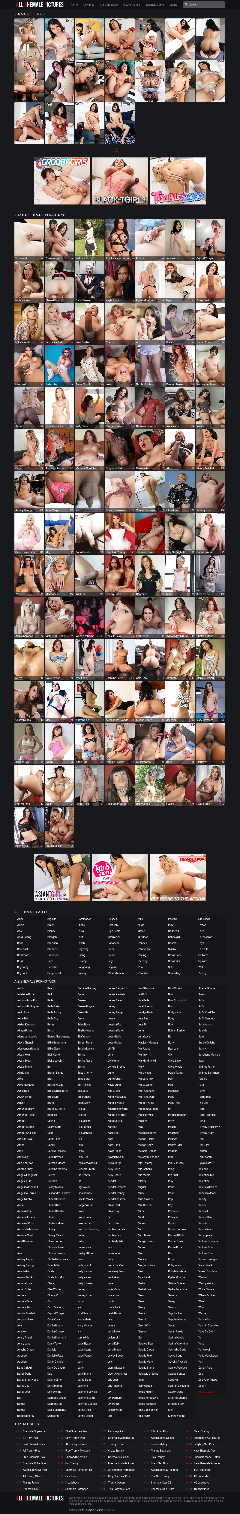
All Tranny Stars (32, 1476)
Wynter (202, 1313)
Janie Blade (85, 1379)
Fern (80, 1144)
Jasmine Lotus (86, 1397)
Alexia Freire (24, 1066)
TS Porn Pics (30, 1437)
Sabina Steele (176, 1283)
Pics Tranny (158, 1457)
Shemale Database (76, 1488)
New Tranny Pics (75, 1437)
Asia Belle (23, 1271)
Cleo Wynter (54, 1289)
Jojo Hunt (113, 1060)
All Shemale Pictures (92, 1510)
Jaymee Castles (87, 1403)
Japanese (114, 943)
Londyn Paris (145, 1012)
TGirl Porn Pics (159, 1431)
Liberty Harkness (118, 1373)
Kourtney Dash (116, 1271)
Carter (51, 1175)
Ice (79, 1307)
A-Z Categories (109, 4)
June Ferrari (115, 1078)
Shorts (172, 943)
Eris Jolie (83, 1090)
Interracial (114, 937)
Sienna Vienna (176, 1415)
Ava (19, 1325)
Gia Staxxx (84, 1175)
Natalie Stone (146, 1367)
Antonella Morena (27, 1229)
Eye (80, 1138)
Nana (141, 1301)
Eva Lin (82, 1114)
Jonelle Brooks (116, 1066)
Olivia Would (175, 1066)
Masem (142, 1120)
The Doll (203, 1102)
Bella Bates (54, 1006)
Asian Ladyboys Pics (35, 1469)
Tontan (202, 1150)
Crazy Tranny (116, 1450)
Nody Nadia (175, 1012)
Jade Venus (85, 1355)
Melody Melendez (148, 1156)
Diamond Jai (54, 1403)
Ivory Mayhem (86, 1325)
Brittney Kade (55, 1084)
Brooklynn (53, 1096)
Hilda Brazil (84, 1265)
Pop (170, 1199)
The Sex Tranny (160, 1476)
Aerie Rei (22, 1018)
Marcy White (145, 1084)
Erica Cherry (85, 1072)
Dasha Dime (54, 1379)
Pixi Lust (173, 1175)
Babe (20, 943)
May (140, 1126)
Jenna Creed (85, 1415)
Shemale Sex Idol (118, 1457)
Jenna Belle (85, 1409)
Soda (201, 1000)
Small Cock (174, 955)
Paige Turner (175, 1072)
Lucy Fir (142, 1024)
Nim (170, 994)
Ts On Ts (203, 949)
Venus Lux (204, 1223)
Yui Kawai (204, 1349)
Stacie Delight (206, 1042)
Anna (20, 1205)
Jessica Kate (115, 1030)
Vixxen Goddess (207, 1271)
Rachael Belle (176, 1235)
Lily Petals (114, 1403)
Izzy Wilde (83, 1337)
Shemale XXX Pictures (207, 1437)
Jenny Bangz (115, 1012)
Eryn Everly (84, 1102)
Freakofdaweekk (88, 1162)
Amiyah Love (25, 1138)
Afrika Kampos (26, 1024)
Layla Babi (114, 1307)
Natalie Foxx (145, 1355)
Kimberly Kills (115, 1241)
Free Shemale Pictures (207, 1463)
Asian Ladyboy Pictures (164, 1469)
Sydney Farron (206, 1066)
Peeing (142, 955)
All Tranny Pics (31, 1450)
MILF (140, 918)
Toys (201, 943)
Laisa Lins (113, 1295)
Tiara (201, 1108)
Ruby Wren (174, 1265)
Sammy (173, 1295)
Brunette (52, 949)
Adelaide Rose (25, 994)
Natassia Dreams (148, 1373)
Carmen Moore (56, 1162)
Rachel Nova (175, 1241)
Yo (200, 1337)
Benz (50, 1030)
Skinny (172, 949)
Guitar (81, 1235)
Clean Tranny (201, 1431)
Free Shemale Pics (34, 1457)
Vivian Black (205, 1265)
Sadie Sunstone (177, 1289)
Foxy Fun (83, 1156)
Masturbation (116, 973)
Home (74, 4)
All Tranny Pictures (76, 1444)
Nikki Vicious (175, 988)
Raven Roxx (175, 1247)
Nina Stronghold (177, 1000)
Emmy (81, 1066)
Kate (110, 1138)
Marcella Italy (146, 1078)
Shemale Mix (30, 1488)
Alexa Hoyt (23, 1054)
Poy (170, 1205)
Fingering (83, 949)
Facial (81, 931)
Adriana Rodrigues (28, 1006)
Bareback (22, 949)
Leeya (111, 1325)
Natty (141, 1379)
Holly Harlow (85, 1271)
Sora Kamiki (205, 1024)
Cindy (50, 1271)
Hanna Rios (84, 1247)
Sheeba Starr (176, 1403)
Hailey (81, 1241)
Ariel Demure (25, 1241)
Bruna (51, 1102)
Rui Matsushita (177, 1271)
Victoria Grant (206, 1247)
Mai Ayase (144, 1048)
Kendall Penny (116, 1193)
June (111, 1072)
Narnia (142, 1331)
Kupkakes (113, 1277)
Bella (50, 1000)
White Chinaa (206, 1289)
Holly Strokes (85, 1283)
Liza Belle (143, 1000)
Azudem (22, 1361)
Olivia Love (174, 1060)
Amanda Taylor (26, 1114)
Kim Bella (113, 1223)
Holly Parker (85, 1277)
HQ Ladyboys (201, 1482)
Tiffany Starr (206, 1132)
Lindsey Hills (115, 1409)
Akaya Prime (24, 1030)
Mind (141, 1217)
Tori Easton (205, 1156)
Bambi (21, 1403)
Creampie (53, 955)
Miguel (142, 1187)
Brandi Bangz (55, 1072)
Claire (50, 1283)
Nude (141, 924)
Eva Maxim (84, 1120)
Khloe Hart (114, 1205)
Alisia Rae (23, 1090)
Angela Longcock (27, 1175)
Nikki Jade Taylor (148, 1409)
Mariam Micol (146, 1102)
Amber (21, 1120)
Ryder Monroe (176, 1277)
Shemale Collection (34, 1463)
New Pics (88, 4)
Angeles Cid (24, 1181)
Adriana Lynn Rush (28, 1000)
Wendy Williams (207, 1283)
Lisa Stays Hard (147, 988)
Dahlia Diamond (56, 1337)
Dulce (81, 1018)
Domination (84, 918)
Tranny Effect (116, 1444)
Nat (140, 1337)
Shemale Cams (155, 4)
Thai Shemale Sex (76, 1431)
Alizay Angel (24, 1096)
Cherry (51, 1229)
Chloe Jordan (55, 1241)
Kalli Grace (114, 1090)
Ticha (201, 1120)
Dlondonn (53, 1415)
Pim (170, 1156)
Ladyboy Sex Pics (204, 1444)
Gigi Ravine (84, 1187)
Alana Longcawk (27, 1036)
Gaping (82, 973)
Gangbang (84, 967)
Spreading (174, 973)
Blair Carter (54, 1054)
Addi (20, 988)
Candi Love (53, 1138)
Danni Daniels (55, 1361)
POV (170, 924)
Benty (50, 1024)
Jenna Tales (115, 1000)
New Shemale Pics (205, 1450)
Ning (170, 1006)
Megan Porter (146, 1138)
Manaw (142, 1054)
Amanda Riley (25, 1108)
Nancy (141, 1307)
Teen (201, 931)
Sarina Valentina (178, 1343)
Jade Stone (84, 1349)
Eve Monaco (85, 1132)
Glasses (112, 918)
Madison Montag (148, 1042)
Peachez (173, 1132)
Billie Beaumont (56, 1042)
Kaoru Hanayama (118, 1108)
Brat (49, 1078)
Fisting (81, 955)
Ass (19, 931)
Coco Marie (54, 1307)
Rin (170, 1253)
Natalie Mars (145, 1361)
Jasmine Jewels (87, 1391)
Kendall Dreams (117, 1187)
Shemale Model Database (123, 1437)
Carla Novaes (55, 1156)
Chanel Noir (54, 1205)
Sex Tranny (72, 1476)
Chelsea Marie (55, 1223)
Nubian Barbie (176, 1030)
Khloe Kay (113, 1211)
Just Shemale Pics (34, 1444)
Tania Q (202, 1078)
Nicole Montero (147, 1403)
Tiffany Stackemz (209, 1126)
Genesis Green (86, 1168)
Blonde (51, 931)
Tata (201, 1084)
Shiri (170, 1409)
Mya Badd (144, 1277)
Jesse (111, 1018)
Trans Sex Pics (159, 1463)
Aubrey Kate (24, 1301)
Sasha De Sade (177, 1349)
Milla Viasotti (145, 1199)
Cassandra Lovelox (58, 1193)
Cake (50, 1132)
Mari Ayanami (146, 1090)
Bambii (21, 1409)
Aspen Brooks (25, 1277)
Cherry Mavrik (55, 1235)
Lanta (111, 1301)
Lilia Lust (113, 1379)
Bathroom (23, 955)
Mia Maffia (144, 1175)
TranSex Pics (201, 1488)
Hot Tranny (71, 1463)
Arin (19, 1247)
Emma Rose (85, 1060)
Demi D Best (54, 1385)
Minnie (142, 1223)
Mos (140, 1271)
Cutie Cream (54, 1319)
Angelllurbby (24, 1199)
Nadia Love (144, 1289)
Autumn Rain (25, 1319)
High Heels (114, 931)
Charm (51, 1217)
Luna (141, 1030)
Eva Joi (82, 1108)
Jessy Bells (114, 1036)
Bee (49, 988)
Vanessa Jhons (207, 1193)
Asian (20, 924)
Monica (142, 1259)
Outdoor (143, 937)
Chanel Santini (55, 1211)
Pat (170, 1108)
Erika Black (84, 1078)
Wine (201, 1301)
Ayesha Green (25, 1349)
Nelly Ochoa (145, 1385)
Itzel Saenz (84, 1313)
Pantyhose (144, 949)
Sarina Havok (176, 1337)
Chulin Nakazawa (57, 1259)
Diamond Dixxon (57, 1397)
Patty (171, 1120)
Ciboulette (53, 1265)
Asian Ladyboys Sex (163, 1437)
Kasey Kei (113, 1132)
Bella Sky (52, 1018)
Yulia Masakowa (208, 1355)
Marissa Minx (146, 1114)
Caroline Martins (57, 1168)
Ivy (79, 1331)
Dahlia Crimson (56, 1331)
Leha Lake (114, 1331)
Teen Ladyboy (159, 1444)
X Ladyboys (72, 1482)
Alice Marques (25, 1084)
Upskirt (202, 961)
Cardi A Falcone (56, 1150)
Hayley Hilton (85, 1253)
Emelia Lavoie (86, 1048)
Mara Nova (144, 1072)
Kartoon (112, 1126)
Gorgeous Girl (85, 1205)
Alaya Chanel (25, 1042)
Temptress (204, 1096)
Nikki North (144, 1415)
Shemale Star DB (161, 1482)
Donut (81, 994)
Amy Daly (22, 1156)
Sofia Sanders (206, 1018)
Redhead (173, 931)
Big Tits (51, 918)
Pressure (173, 1211)
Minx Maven (145, 1235)
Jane (81, 1367)
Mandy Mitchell (147, 1060)
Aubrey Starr (24, 1307)
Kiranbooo (114, 1253)
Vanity (202, 1205)
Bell (49, 994)
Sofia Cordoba (206, 1012)
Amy (20, 1150)
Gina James (85, 1193)
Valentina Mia (206, 1175)
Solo (170, 967)
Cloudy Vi (52, 1295)
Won (201, 1307)
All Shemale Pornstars (121, 1469)
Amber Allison (25, 1126)
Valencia (203, 1168)
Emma (82, 1054)
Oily (170, 1054)
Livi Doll (142, 994)
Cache (51, 1120)
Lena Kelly (114, 1343)
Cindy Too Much (56, 1277)
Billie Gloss (53, 1048)
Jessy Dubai (115, 1042)
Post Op (173, 918)
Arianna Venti (25, 1235)
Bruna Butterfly (56, 1108)
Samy (171, 1301)
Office (141, 931)
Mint (140, 1229)
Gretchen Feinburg (88, 1229)
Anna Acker (24, 1211)
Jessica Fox (115, 1024)
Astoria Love (24, 1283)
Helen (81, 1259)
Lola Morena (145, 1006)
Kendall (112, 1181)
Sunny (202, 1048)
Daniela (51, 1349)
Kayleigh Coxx (116, 1156)
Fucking (82, 961)
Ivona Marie (84, 1319)
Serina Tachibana (178, 1385)
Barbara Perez (25, 1415)
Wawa (202, 1277)
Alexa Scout (24, 1060)
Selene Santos (176, 1373)
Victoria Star (205, 1253)
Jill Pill (111, 1048)
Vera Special (205, 1235)
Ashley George (25, 1265)
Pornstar (143, 973)
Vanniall (203, 1211)
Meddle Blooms (147, 1132)
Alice (20, 1078)
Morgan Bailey (146, 1265)
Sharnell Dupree (177, 1397)
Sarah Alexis (175, 1331)
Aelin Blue (23, 1012)
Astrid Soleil (24, 1289)
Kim (110, 1217)
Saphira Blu (175, 1313)
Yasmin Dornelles (208, 1325)
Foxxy (81, 1150)
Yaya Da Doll (205, 1331)
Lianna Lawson (116, 1367)
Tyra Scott (204, 1162)
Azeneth (22, 1355)
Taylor (202, 1090)
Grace (81, 1211)
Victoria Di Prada (208, 1241)
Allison (21, 1102)
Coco (50, 1301)
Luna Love (144, 1036)
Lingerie (112, 967)
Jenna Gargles (116, 988)
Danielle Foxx (55, 1355)
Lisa (110, 1415)
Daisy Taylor (54, 1343)
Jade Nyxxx (84, 1343)
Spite (201, 1036)
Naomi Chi (144, 1325)
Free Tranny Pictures (77, 1450)
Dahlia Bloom (55, 1325)
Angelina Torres (26, 1193)
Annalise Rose (25, 1223)
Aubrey (21, 1295)
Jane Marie (84, 1373)
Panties (142, 943)
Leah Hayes (115, 1313)
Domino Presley (87, 988)
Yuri (200, 1361)
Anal (20, 918)
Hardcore (113, 924)
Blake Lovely (54, 1060)
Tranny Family (31, 1482)
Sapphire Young (177, 1319)
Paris (171, 1096)
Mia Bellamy (145, 1162)
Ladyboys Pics (116, 1431)
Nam (141, 1295)
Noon (171, 1024)
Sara (171, 1325)
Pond (171, 1187)
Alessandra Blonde (28, 1048)
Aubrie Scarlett (26, 1313)
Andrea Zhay (25, 1168)
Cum (50, 961)
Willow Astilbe (206, 1295)
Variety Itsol (205, 1217)
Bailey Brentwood (27, 1379)
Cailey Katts (54, 1126)
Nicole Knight (145, 1391)
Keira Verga (115, 1162)
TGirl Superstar (203, 1469)
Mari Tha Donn (146, 1096)
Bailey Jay (23, 1385)
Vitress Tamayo (207, 1259)
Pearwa (172, 1138)
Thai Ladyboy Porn (119, 1488)
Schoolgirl (174, 937)
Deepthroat (54, 973)
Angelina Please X (28, 1187)
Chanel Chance (56, 1199)
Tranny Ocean (116, 1482)
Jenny (111, 1006)
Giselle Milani (85, 1199)
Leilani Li (113, 1337)
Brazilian (52, 943)
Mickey (142, 1181)
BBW (20, 961)
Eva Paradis (85, 1126)
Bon (49, 1066)
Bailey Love (24, 1391)
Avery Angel (24, 1337)
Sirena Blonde (206, 988)
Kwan (111, 1283)
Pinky (171, 1168)
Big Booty (22, 967)
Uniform (203, 955)
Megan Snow (146, 1144)
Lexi (110, 1361)
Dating (173, 4)
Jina (110, 1054)
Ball (19, 1397)
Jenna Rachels (116, 994)
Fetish (81, 943)
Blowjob (52, 937)
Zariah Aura (205, 1367)
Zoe (200, 1373)
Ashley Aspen (25, 1259)
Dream (82, 1000)
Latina (111, 955)
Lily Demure (115, 1397)
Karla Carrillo (115, 1120)
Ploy (170, 1181)
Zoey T (202, 1385)
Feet (80, 937)
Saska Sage (175, 1355)
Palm (171, 1078)
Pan (170, 1084)
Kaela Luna (114, 1084)
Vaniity (202, 1199)
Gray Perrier (85, 1223)
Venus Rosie (205, 1229)
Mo (140, 1253)
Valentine (204, 1181)
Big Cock (22, 973)
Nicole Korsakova (148, 1397)
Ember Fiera (85, 1042)
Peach (172, 1126)
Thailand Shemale (76, 1457)
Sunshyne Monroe (209, 1054)
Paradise (173, 1090)
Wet (200, 967)
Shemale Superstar (34, 1431)
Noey (171, 1018)
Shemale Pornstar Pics (78, 1469)
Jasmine (83, 1385)
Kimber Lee (114, 1235)
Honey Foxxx (85, 1295)
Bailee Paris (24, 1373)
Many (141, 1066)
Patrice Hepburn (177, 1114)
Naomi (142, 1319)
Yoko (201, 1343)
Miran (141, 1247)
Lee (110, 1319)
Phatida (172, 1150)
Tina (201, 1138)
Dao (49, 1373)
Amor (20, 1144)
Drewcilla (83, 1012)
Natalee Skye (146, 1343)
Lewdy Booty (115, 1355)
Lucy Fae (143, 1018)
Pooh (171, 1193)
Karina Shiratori (117, 1114)
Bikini (50, 924)
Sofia (201, 1006)
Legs (110, 961)
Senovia (173, 1379)
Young (202, 973)
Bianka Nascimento (58, 1036)
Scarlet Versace (177, 1367)
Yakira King (205, 1319)
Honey (81, 1289)
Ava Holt (22, 1331)
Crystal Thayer (56, 1313)
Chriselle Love (55, 1247)
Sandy (172, 1307)
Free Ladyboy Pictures (121, 1463)
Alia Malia (23, 1072)
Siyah (201, 994)
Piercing (143, 961)
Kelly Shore (114, 1175)
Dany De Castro (56, 1367)
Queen (172, 1223)
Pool (140, 967)
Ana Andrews (25, 1162)
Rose (171, 1259)
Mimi (141, 1211)
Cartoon (52, 1181)
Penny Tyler (175, 1144)
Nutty (171, 1042)
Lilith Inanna (115, 1385)
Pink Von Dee (176, 1162)
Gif (79, 1181)
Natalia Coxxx (146, 1349)
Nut (170, 1036)
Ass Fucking (24, 937)
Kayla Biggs (114, 1150)
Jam (80, 1361)
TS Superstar (201, 1476)
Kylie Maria (114, 1289)
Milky (141, 1193)
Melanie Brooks (147, 1150)
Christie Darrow (56, 1253)
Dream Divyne (86, 1006)
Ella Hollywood (86, 1030)
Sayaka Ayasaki (177, 1361)
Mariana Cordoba (148, 1108)
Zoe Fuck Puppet (208, 1379)
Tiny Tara (203, 1144)
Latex (111, 949)
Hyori (81, 1301)
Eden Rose (84, 1024)
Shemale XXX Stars (162, 1488)
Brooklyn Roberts (57, 1090)
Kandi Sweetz (116, 1102)
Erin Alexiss (84, 1084)
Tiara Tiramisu (207, 1114)
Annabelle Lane (26, 1217)
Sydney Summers (209, 1072)
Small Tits (174, 961)
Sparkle (202, 1030)
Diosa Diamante (56, 1409)
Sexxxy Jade (175, 1391)
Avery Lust (23, 1343)
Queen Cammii (177, 1229)
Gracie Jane (85, 1217)
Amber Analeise (26, 1132)
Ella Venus (84, 1036)
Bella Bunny (54, 1012)
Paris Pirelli (174, 1102)
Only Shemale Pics (119, 1476)
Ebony (81, 924)
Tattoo (202, 924)
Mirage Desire (146, 1241)
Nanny (142, 1313)
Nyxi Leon (173, 1048)
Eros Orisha (84, 1096)
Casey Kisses (55, 1187)
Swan (201, 1060)
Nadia (141, 1283)
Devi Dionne (54, 1391)
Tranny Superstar (161, 1450)
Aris (19, 1253)
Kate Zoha (114, 1144)
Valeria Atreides (207, 1187)
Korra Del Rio (115, 1265)
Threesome (205, 937)
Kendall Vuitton (117, 1199)
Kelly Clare (114, 1168)
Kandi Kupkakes (117, 1096)
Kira (110, 1247)
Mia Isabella (145, 1168)
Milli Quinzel (145, 1205)
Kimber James (116, 1229)
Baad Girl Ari (24, 1367)
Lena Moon (114, 1349)
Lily (110, 1391)
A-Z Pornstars (131, 4)
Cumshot (52, 967)
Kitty (110, 1259)
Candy (51, 1144)
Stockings (204, 918)
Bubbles (52, 1114)
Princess (173, 1217)
